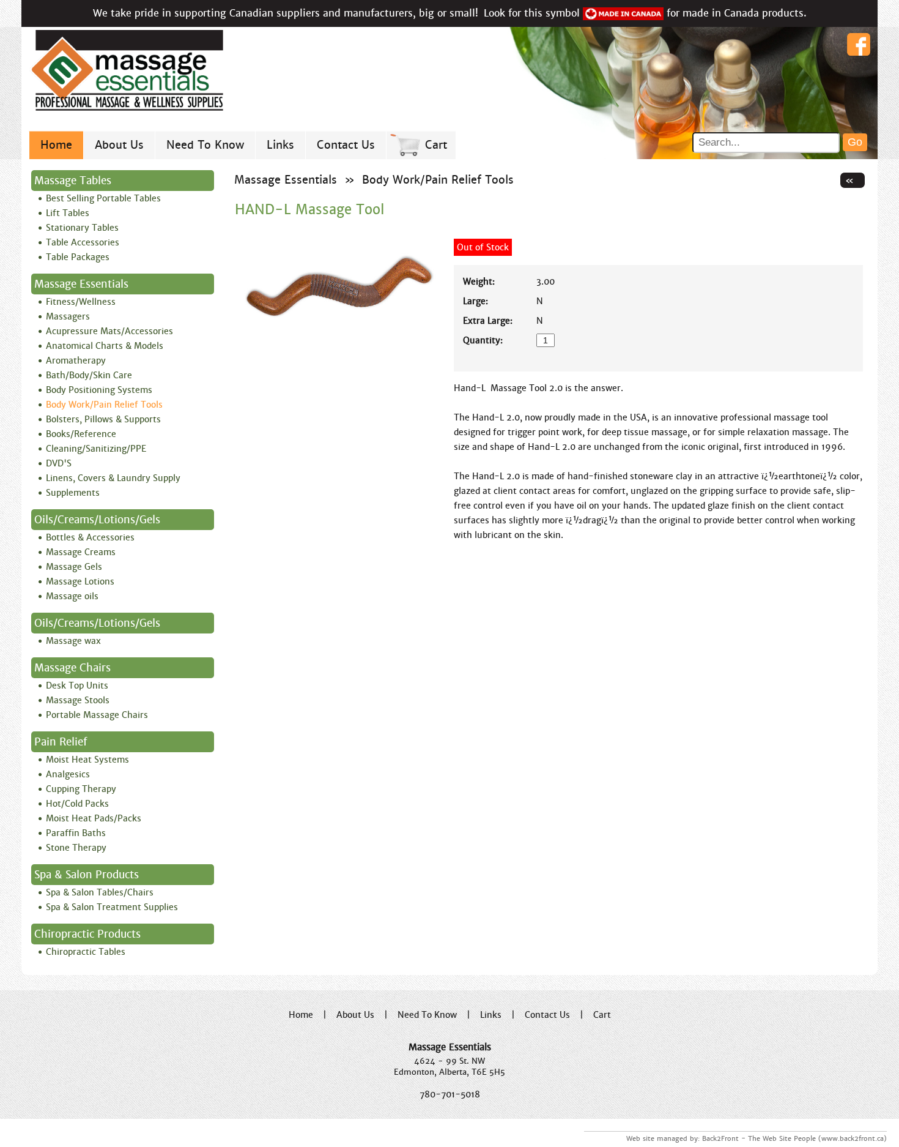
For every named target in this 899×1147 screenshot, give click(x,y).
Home (56, 145)
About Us (119, 145)
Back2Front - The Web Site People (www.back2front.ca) (794, 1138)
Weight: (479, 281)
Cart (436, 145)
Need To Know (205, 145)
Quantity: (483, 340)
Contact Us (346, 145)
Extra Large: (487, 320)
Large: (475, 301)
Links (280, 145)
